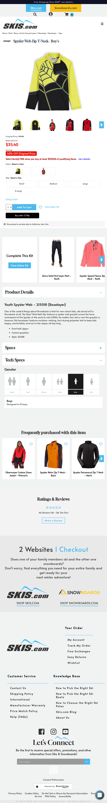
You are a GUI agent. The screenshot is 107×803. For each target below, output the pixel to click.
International (20, 699)
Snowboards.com (65, 8)
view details (84, 158)
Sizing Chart (12, 199)
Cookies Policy (32, 793)
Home (4, 33)
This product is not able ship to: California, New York (27, 224)
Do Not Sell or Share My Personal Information (65, 793)
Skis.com (36, 8)
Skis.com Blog (66, 712)
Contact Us (18, 688)
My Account (76, 639)
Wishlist (74, 663)
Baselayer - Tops (55, 33)
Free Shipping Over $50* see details (53, 2)
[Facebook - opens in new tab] (41, 731)
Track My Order (79, 645)
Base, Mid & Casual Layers (25, 33)
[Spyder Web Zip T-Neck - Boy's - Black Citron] (17, 123)
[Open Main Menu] (89, 24)
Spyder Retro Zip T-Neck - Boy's (53, 474)
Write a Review (53, 520)
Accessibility (65, 796)
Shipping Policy (21, 693)
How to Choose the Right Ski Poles (77, 704)
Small (21, 183)
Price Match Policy (24, 711)
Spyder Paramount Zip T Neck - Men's (88, 474)
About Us (63, 717)
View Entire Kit (52, 206)
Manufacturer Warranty (28, 705)
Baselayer (42, 33)
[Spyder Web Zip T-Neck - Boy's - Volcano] (52, 123)
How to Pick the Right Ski (74, 688)
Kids (11, 33)
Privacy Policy (15, 793)
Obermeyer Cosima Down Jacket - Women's (18, 474)
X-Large (18, 191)
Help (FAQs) (19, 716)
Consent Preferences (53, 779)
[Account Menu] (50, 14)
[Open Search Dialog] (35, 14)
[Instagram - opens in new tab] (53, 731)
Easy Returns (77, 657)
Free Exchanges (79, 651)
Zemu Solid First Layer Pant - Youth (56, 277)
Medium (53, 183)
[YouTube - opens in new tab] (65, 731)
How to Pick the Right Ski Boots (74, 695)
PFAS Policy (50, 796)
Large (85, 183)
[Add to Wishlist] (40, 207)
